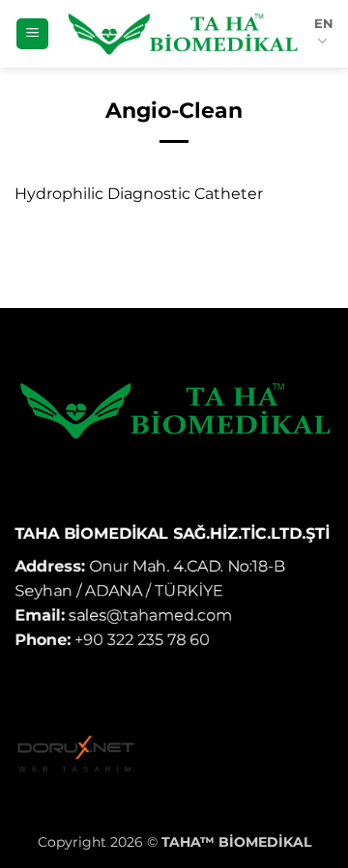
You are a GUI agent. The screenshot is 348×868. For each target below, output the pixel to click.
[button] (32, 34)
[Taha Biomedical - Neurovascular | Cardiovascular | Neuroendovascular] (182, 33)
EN (324, 23)
